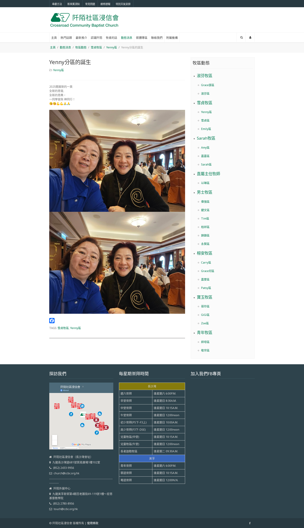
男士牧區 (204, 192)
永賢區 (205, 244)
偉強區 (205, 202)
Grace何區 (207, 271)
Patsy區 (206, 288)
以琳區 (205, 183)
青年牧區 (204, 332)
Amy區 (205, 147)
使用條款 (92, 523)
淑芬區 (205, 93)
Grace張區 (207, 85)
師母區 (205, 342)
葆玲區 (205, 306)
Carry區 (206, 262)
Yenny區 (58, 70)
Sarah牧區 (206, 138)
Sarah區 (206, 164)
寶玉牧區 (204, 297)
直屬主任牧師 (208, 173)
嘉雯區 (205, 279)
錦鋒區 (205, 235)
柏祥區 (205, 227)
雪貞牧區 (63, 328)
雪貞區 (205, 120)
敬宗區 (205, 350)
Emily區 (206, 129)
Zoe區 (205, 323)
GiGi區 (205, 315)
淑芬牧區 (204, 75)
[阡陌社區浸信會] (84, 20)
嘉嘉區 (205, 156)
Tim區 (205, 218)
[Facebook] (117, 320)
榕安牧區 (204, 253)
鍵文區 (205, 210)
